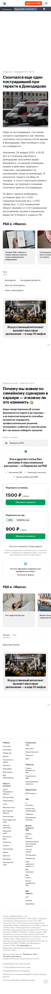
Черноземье (8, 849)
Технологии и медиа (8, 760)
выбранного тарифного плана (25, 552)
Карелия (6, 855)
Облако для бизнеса (29, 835)
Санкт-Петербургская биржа (20, 955)
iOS (27, 897)
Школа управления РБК (29, 882)
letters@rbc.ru (26, 945)
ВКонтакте (30, 748)
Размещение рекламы (29, 818)
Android (29, 900)
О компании (29, 804)
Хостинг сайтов (29, 850)
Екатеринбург (8, 797)
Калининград (8, 816)
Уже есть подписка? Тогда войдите (25, 546)
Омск (5, 804)
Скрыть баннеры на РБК (30, 770)
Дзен (27, 758)
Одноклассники (31, 752)
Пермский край (7, 832)
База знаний (7, 772)
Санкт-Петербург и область (8, 791)
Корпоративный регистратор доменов (29, 843)
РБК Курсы (28, 876)
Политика (7, 746)
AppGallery (29, 903)
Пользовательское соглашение (16, 970)
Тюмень (6, 845)
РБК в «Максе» (15, 224)
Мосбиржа (27, 954)
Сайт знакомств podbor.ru (29, 863)
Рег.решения (29, 855)
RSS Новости (31, 793)
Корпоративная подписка (31, 782)
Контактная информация (29, 809)
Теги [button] (5, 271)
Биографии (7, 768)
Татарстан (7, 842)
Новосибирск (8, 800)
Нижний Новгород (7, 826)
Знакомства (29, 858)
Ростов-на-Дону (7, 837)
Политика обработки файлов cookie (19, 979)
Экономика (7, 749)
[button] (19, 247)
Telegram (29, 755)
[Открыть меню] (46, 3)
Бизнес (6, 756)
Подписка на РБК (31, 777)
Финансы (6, 765)
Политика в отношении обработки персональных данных (25, 975)
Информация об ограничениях (16, 963)
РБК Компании (29, 870)
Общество (7, 71)
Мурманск (7, 859)
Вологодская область (8, 811)
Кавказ (5, 852)
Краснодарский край (8, 820)
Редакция (29, 814)
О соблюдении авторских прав (16, 967)
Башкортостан (8, 807)
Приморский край (8, 863)
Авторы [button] (6, 634)
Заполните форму (25, 574)
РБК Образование (8, 776)
